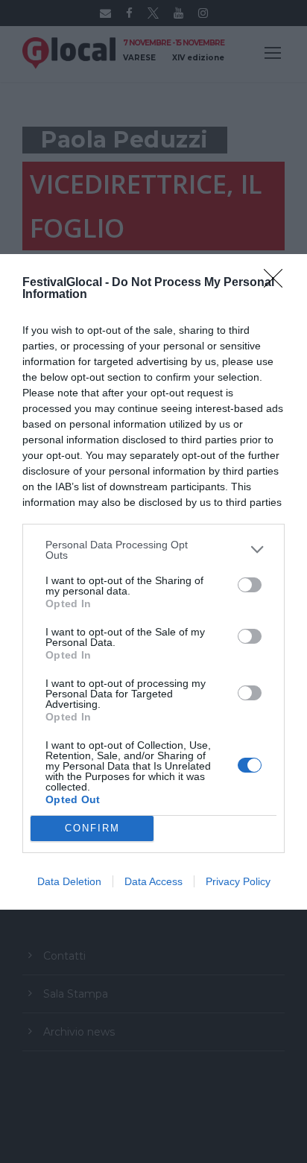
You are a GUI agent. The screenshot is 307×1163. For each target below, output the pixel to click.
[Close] (278, 283)
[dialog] (153, 582)
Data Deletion (69, 881)
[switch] (250, 584)
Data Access (153, 881)
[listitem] (153, 549)
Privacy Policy (238, 881)
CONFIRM (92, 828)
